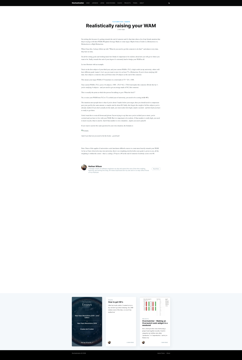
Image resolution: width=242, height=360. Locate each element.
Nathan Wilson (95, 166)
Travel (135, 3)
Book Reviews (110, 3)
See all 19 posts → (87, 342)
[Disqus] (121, 211)
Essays (120, 3)
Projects (127, 3)
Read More (156, 169)
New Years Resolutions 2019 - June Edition (87, 316)
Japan (102, 3)
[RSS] (169, 3)
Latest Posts (161, 353)
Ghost (168, 353)
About (142, 3)
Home (88, 3)
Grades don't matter (87, 329)
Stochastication (78, 3)
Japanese (95, 3)
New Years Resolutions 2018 (87, 323)
